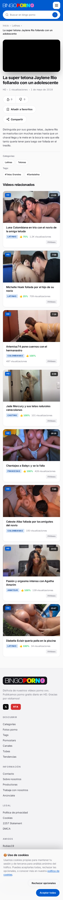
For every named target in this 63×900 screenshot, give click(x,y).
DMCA (6, 828)
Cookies (8, 817)
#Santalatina (33, 174)
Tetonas (22, 162)
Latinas (16, 25)
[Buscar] (55, 14)
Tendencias (9, 756)
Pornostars (9, 740)
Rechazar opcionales (44, 883)
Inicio (6, 25)
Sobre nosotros (12, 779)
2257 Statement (12, 823)
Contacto (8, 773)
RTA (16, 707)
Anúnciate (9, 795)
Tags (6, 734)
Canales (7, 745)
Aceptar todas (48, 892)
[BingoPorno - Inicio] (27, 5)
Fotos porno (10, 729)
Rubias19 (8, 845)
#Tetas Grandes (13, 174)
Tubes (6, 751)
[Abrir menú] (56, 5)
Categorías (9, 724)
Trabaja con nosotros (15, 790)
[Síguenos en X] (6, 707)
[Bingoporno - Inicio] (25, 681)
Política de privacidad (15, 812)
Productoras (10, 784)
